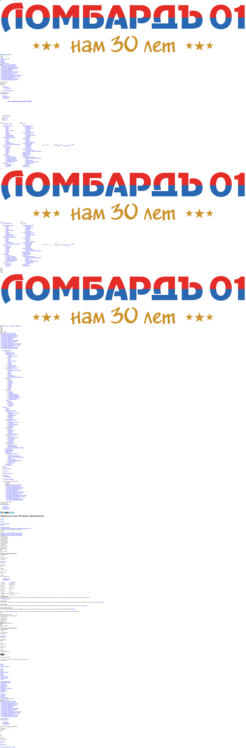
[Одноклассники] (3, 512)
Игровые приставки (12, 445)
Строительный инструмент (14, 455)
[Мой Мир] (5, 512)
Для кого (10, 402)
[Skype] (12, 512)
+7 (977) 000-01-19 (11, 75)
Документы (3, 695)
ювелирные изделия (10, 352)
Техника (2, 524)
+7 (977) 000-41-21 (9, 79)
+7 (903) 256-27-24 (9, 68)
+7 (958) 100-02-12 (10, 71)
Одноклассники (6, 97)
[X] (6, 512)
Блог (2, 665)
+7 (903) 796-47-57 (10, 76)
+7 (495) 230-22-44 (5, 63)
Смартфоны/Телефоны (5, 682)
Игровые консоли (4, 686)
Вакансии (3, 696)
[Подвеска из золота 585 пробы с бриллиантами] (11, 532)
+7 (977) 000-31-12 (9, 72)
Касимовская (3, 561)
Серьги (5, 528)
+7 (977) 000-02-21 (10, 78)
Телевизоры (3, 689)
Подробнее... (101, 602)
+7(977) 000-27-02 (9, 67)
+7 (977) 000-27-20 (7, 77)
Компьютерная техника (13, 413)
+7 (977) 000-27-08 (6, 70)
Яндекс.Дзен (6, 98)
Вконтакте (5, 96)
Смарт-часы (3, 687)
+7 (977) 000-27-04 (7, 69)
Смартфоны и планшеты (13, 422)
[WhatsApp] (10, 512)
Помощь (2, 664)
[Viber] (8, 512)
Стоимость (10, 392)
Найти (2, 729)
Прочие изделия (27, 528)
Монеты (2, 675)
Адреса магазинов (4, 697)
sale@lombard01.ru (5, 92)
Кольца (2, 528)
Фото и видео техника (13, 437)
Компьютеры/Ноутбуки (6, 681)
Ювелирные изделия (12, 356)
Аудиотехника (11, 430)
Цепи (12, 528)
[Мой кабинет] (1, 270)
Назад (8, 351)
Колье (14, 528)
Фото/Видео (3, 684)
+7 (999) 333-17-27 (8, 65)
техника (7, 409)
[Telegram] (14, 512)
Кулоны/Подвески (4, 672)
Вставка (10, 380)
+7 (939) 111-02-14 (7, 73)
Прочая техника (4, 690)
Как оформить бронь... (5, 598)
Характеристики (6, 578)
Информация (6, 579)
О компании (3, 694)
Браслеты (9, 528)
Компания (3, 691)
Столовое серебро (20, 528)
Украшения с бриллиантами (14, 370)
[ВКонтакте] (1, 512)
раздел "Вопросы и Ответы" (12, 611)
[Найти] (2, 57)
